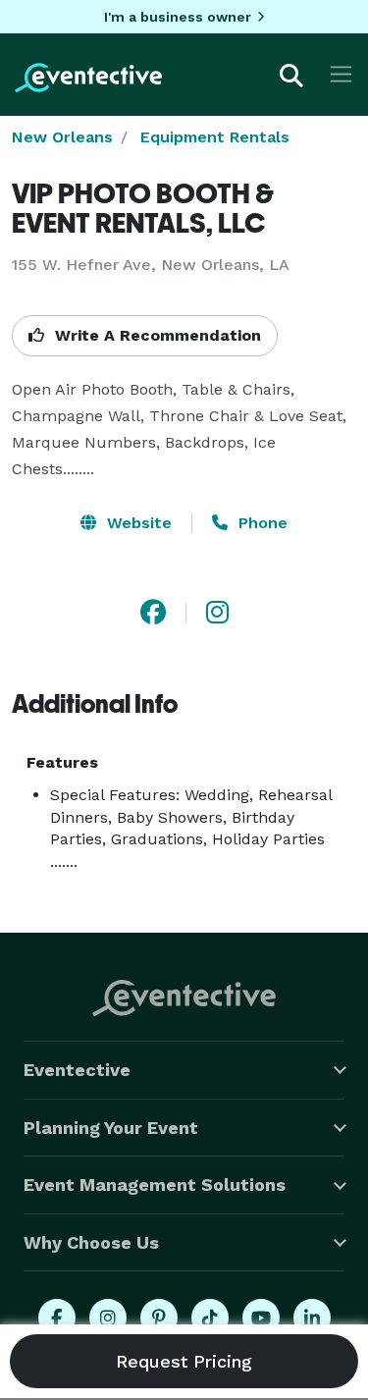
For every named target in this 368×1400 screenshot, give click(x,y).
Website (137, 522)
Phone (261, 522)
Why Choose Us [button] (91, 1242)
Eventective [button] (77, 1069)
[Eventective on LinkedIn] (312, 1317)
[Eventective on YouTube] (261, 1317)
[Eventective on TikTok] (210, 1317)
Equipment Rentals (214, 137)
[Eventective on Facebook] (57, 1317)
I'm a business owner (177, 17)
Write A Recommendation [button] (155, 335)
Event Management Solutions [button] (155, 1184)
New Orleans (62, 137)
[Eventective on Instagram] (108, 1317)
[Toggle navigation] (341, 74)
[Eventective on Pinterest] (159, 1317)
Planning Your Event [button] (111, 1127)
